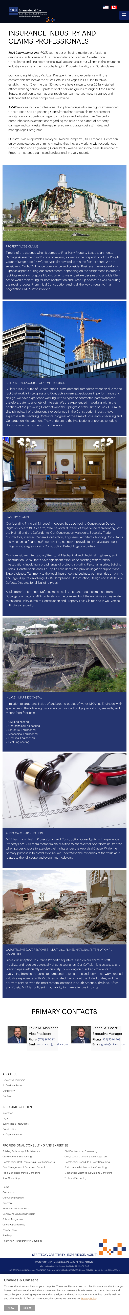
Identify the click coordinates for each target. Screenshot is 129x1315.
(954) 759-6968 (111, 1039)
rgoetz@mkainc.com (112, 1044)
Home (6, 1187)
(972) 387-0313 (47, 1039)
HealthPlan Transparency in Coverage (22, 1241)
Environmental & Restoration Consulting (85, 1167)
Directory (7, 1203)
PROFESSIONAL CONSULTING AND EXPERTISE (35, 1145)
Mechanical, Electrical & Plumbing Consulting (88, 1173)
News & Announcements (16, 1208)
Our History (9, 1091)
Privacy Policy (10, 1230)
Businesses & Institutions (16, 1124)
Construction (9, 1129)
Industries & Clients (19, 1107)
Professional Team (12, 1085)
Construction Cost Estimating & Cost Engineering (29, 1162)
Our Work (8, 1096)
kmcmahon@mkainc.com (52, 1044)
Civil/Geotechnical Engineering (80, 1151)
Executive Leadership (14, 1080)
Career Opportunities (14, 1225)
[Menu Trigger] (124, 15)
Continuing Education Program (19, 1214)
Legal (5, 1118)
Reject (27, 1308)
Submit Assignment (13, 1219)
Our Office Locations (14, 1198)
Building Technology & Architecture (21, 1151)
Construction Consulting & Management (86, 1157)
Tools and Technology (76, 1178)
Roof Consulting (11, 1178)
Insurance (8, 1113)
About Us (10, 1074)
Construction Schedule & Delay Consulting (87, 1162)
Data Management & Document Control (24, 1167)
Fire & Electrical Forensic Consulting (21, 1173)
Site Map (7, 1235)
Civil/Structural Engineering (17, 1157)
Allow (11, 1308)
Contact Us (8, 1192)
